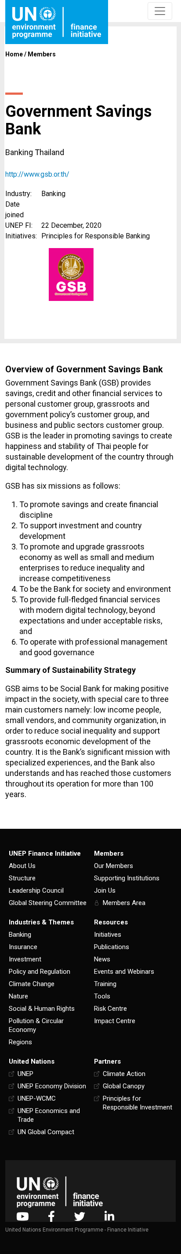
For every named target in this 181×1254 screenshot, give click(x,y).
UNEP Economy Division (52, 1086)
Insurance (23, 947)
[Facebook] (51, 1216)
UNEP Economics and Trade (49, 1115)
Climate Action (124, 1074)
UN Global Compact (46, 1132)
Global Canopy (124, 1086)
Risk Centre (110, 1009)
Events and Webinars (124, 972)
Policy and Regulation (39, 972)
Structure (22, 878)
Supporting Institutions (126, 878)
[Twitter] (79, 1216)
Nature (18, 996)
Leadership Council (36, 890)
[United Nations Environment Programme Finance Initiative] (59, 1192)
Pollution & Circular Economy (36, 1025)
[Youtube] (22, 1216)
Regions (20, 1042)
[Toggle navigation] (160, 11)
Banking (20, 935)
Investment (25, 959)
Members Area (124, 903)
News (102, 959)
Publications (111, 947)
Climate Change (31, 984)
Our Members (113, 866)
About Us (22, 866)
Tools (102, 996)
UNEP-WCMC (37, 1098)
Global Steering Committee (48, 903)
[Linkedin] (109, 1216)
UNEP (25, 1074)
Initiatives (107, 935)
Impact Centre (114, 1021)
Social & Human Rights (42, 1009)
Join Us (105, 890)
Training (105, 984)
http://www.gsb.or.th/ (37, 174)
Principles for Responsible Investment (137, 1102)
